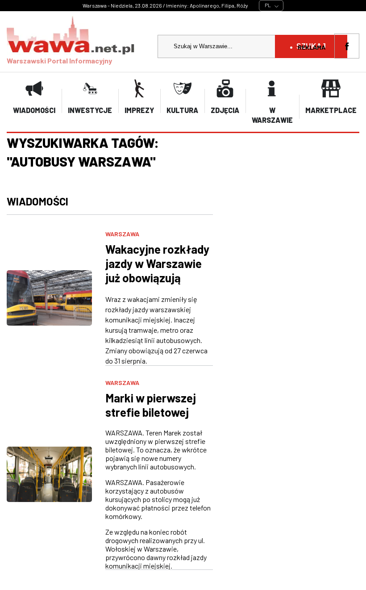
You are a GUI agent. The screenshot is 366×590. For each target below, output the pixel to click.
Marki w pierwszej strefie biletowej (150, 405)
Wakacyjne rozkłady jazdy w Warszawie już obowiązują (157, 263)
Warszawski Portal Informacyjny (59, 60)
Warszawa (122, 234)
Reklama (311, 47)
